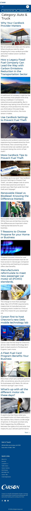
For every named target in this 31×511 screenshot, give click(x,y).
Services (4, 461)
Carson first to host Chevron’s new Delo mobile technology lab (14, 319)
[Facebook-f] (2, 500)
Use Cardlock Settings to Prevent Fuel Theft (14, 119)
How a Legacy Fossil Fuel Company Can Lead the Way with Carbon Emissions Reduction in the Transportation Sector (14, 67)
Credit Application (6, 477)
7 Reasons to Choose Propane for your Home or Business (15, 234)
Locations (4, 463)
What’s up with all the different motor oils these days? (14, 392)
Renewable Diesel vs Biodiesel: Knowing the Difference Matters (15, 195)
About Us (4, 459)
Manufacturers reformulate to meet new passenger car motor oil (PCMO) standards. (13, 276)
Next (27, 432)
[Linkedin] (8, 500)
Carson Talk (5, 474)
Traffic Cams (5, 466)
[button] (3, 7)
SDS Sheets (5, 470)
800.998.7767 (5, 472)
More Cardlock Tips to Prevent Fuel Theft (14, 156)
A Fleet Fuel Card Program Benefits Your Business (15, 356)
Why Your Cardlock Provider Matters (12, 24)
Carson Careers (5, 468)
